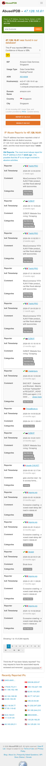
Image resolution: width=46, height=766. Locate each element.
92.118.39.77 (10, 705)
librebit (31, 551)
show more (37, 397)
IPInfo (24, 112)
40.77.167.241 (34, 696)
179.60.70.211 (11, 686)
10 (5, 650)
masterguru (33, 371)
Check (38, 29)
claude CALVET (32, 465)
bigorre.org (32, 492)
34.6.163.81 (10, 715)
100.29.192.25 (34, 719)
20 (19, 650)
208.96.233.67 (34, 682)
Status (21, 757)
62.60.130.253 (34, 691)
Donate (29, 757)
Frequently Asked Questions (27, 754)
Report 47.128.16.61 (23, 117)
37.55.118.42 (10, 708)
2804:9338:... (33, 715)
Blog (5, 754)
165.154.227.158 (35, 686)
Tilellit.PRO (33, 166)
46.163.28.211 (11, 724)
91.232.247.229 (34, 705)
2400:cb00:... (10, 680)
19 (14, 650)
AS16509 (24, 76)
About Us (12, 754)
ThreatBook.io (32, 408)
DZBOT (31, 201)
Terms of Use (29, 748)
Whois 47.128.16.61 (23, 123)
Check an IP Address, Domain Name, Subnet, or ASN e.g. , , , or (22, 21)
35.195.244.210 (34, 710)
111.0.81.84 (10, 717)
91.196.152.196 (11, 689)
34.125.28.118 (34, 724)
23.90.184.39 (10, 699)
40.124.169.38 (11, 696)
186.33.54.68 (33, 700)
